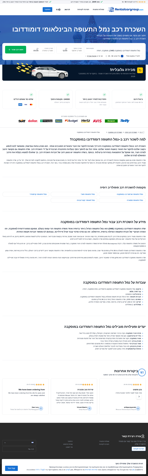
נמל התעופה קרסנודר (38, 194)
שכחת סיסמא (68, 444)
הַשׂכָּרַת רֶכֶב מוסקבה (115, 132)
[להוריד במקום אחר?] (142, 56)
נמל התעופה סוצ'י (88, 194)
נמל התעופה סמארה (135, 200)
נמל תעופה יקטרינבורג (86, 200)
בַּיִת (141, 132)
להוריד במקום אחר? (133, 56)
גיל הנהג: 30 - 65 (114, 56)
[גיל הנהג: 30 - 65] (122, 56)
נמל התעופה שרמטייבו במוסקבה (130, 194)
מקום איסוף (90, 48)
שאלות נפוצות (98, 9)
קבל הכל (11, 468)
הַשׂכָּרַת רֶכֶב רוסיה (131, 132)
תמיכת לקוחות (83, 9)
